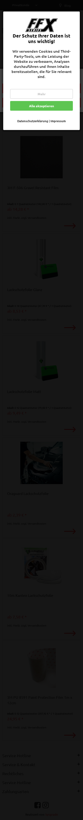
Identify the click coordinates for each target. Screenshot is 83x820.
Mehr (42, 94)
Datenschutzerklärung (32, 121)
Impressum (58, 121)
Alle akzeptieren (41, 106)
